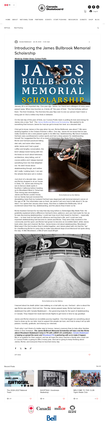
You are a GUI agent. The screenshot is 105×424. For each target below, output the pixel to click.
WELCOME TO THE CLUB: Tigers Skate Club (84, 391)
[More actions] (89, 42)
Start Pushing (18, 28)
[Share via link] (31, 348)
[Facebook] (93, 7)
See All (98, 366)
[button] (85, 11)
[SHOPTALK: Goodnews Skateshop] (52, 378)
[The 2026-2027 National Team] (19, 378)
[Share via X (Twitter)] (21, 348)
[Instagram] (89, 7)
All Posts (7, 28)
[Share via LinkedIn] (26, 348)
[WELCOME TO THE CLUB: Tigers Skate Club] (86, 378)
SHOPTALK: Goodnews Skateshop (49, 391)
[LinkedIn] (97, 7)
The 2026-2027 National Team (17, 391)
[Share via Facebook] (16, 348)
